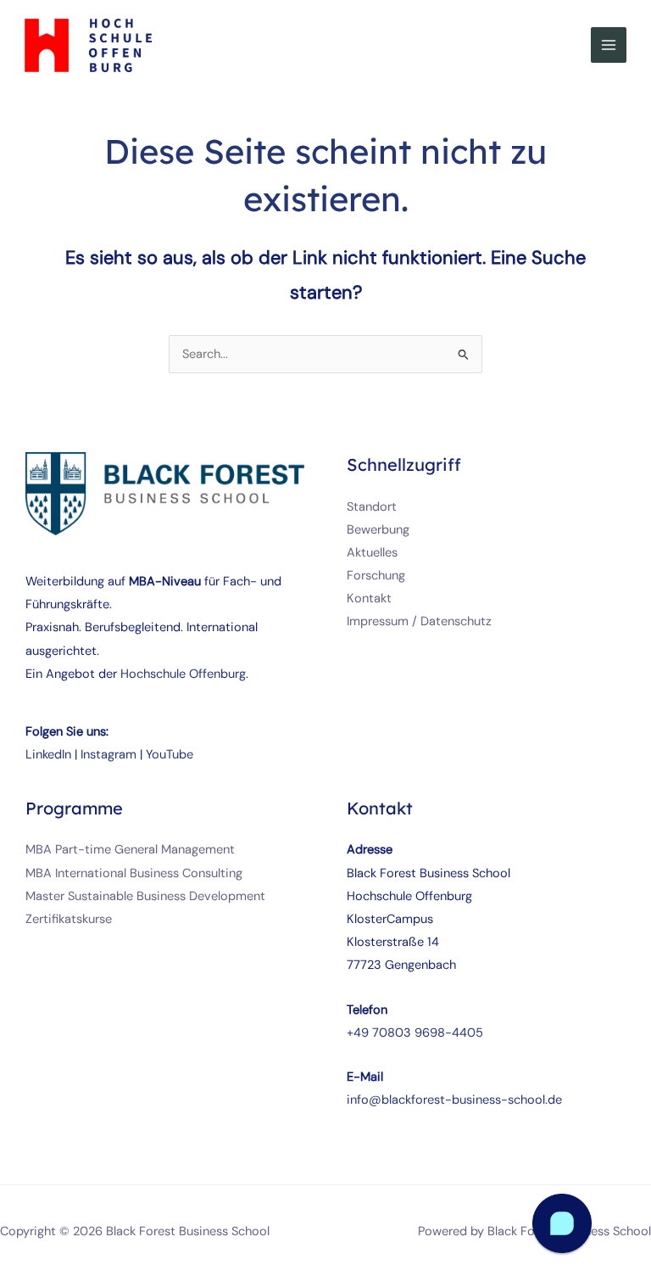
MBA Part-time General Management (130, 850)
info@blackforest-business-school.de (454, 1100)
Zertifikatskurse (68, 919)
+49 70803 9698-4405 (415, 1033)
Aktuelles (372, 553)
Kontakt (369, 598)
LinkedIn (48, 755)
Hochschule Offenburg (183, 674)
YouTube (169, 755)
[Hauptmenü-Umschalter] (608, 45)
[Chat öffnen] (562, 1223)
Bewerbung (378, 530)
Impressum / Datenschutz (419, 621)
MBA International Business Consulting (133, 873)
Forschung (376, 576)
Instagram (108, 755)
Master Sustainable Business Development (145, 896)
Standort (372, 507)
